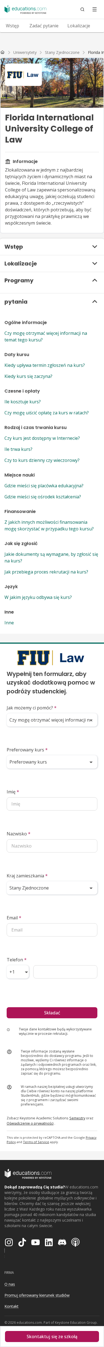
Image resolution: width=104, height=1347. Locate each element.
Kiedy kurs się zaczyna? (28, 376)
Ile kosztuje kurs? (22, 402)
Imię (13, 792)
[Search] (82, 9)
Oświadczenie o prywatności (30, 1123)
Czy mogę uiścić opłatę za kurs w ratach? (46, 413)
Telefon (17, 960)
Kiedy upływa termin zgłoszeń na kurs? (44, 365)
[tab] (12, 25)
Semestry (77, 1118)
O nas (9, 1284)
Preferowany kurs (27, 750)
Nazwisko (19, 834)
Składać (52, 1013)
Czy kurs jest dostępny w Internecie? (42, 438)
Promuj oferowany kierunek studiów (37, 1295)
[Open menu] (95, 9)
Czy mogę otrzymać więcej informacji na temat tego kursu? (45, 336)
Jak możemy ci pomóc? (32, 708)
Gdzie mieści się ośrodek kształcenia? (42, 497)
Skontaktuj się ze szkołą (52, 1336)
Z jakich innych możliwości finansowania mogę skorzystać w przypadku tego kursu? (49, 525)
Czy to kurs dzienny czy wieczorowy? (42, 460)
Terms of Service (36, 1142)
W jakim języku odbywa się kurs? (38, 597)
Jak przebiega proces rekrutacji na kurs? (46, 572)
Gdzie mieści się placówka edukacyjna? (43, 486)
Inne (9, 623)
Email (14, 918)
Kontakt (11, 1306)
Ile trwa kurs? (18, 449)
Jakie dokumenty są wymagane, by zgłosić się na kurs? (51, 557)
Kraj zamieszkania (27, 876)
